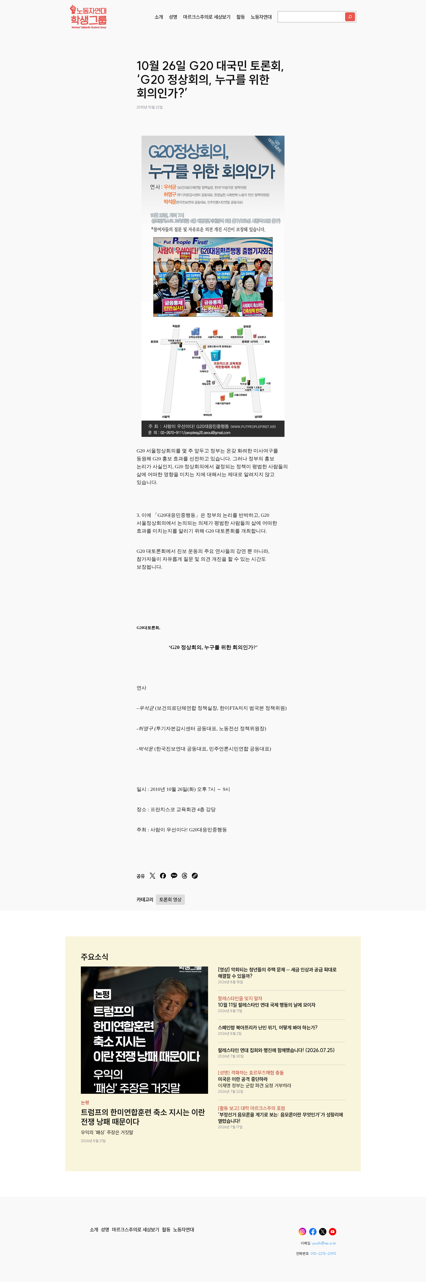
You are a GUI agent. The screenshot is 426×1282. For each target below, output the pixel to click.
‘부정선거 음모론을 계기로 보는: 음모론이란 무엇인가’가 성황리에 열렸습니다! (280, 1118)
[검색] (350, 16)
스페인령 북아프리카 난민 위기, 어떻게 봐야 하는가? (268, 1027)
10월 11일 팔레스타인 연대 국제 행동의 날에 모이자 (267, 1005)
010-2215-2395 (323, 1253)
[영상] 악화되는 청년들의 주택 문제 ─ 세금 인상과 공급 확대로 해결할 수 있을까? (277, 972)
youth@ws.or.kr (324, 1243)
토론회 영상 (170, 899)
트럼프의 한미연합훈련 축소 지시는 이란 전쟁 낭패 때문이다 (143, 1117)
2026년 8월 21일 (93, 1141)
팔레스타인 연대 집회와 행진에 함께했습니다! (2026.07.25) (276, 1050)
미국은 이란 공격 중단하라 (243, 1079)
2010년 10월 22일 (150, 107)
